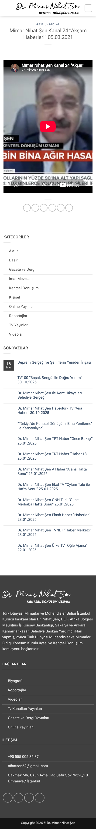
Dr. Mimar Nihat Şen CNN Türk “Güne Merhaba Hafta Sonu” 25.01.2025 (48, 502)
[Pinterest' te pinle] (61, 208)
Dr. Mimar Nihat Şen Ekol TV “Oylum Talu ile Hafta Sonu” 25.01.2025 (53, 486)
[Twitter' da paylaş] (44, 208)
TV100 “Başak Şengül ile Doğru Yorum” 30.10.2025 (49, 379)
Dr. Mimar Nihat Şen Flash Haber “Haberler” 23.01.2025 (53, 517)
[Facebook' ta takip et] (8, 798)
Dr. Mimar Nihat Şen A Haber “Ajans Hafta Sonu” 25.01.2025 (52, 471)
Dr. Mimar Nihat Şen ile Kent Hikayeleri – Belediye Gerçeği (51, 395)
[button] (88, 8)
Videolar (53, 24)
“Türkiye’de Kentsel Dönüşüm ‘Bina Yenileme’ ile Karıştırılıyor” (54, 425)
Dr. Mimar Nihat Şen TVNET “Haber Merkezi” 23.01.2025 (54, 532)
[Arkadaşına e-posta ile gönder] (52, 208)
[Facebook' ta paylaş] (35, 208)
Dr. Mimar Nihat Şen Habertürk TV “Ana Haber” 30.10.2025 (49, 410)
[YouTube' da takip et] (40, 798)
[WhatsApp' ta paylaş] (27, 208)
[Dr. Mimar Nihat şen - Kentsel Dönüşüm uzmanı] (48, 8)
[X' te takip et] (29, 798)
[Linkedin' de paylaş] (69, 208)
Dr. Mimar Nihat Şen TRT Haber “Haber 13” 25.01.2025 (52, 456)
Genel (40, 24)
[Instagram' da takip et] (18, 798)
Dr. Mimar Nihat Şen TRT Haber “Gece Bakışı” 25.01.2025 (55, 440)
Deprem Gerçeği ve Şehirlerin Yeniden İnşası (54, 362)
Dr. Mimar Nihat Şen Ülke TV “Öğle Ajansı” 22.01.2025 (52, 547)
